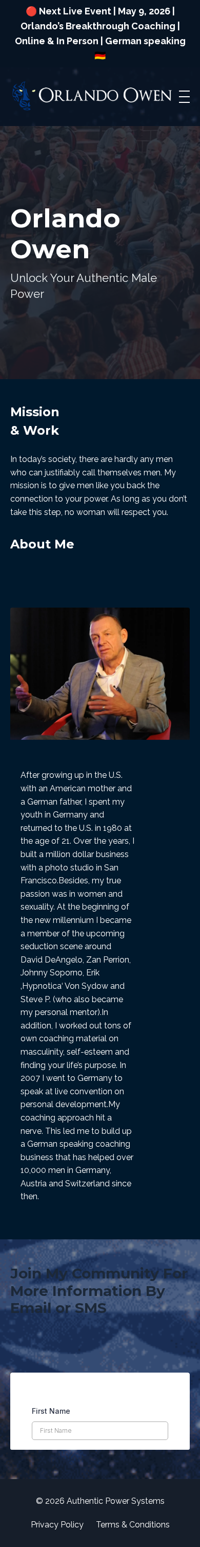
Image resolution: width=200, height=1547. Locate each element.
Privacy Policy (57, 1525)
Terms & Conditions (133, 1525)
